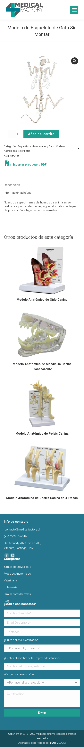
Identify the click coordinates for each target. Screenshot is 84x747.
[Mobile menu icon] (74, 10)
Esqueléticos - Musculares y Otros (36, 146)
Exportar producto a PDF (29, 164)
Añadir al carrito (41, 134)
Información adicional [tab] (18, 192)
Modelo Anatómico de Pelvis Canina (42, 433)
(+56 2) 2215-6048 (15, 536)
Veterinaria (24, 150)
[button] (74, 60)
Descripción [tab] (12, 185)
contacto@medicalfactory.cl (22, 529)
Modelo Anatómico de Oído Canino (42, 299)
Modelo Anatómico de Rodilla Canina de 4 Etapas (42, 498)
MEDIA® (58, 742)
